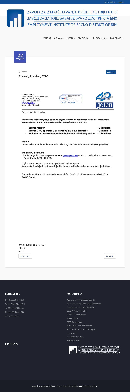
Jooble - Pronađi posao (76, 314)
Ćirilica (113, 2)
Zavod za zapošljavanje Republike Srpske (84, 303)
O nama (58, 38)
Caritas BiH (71, 333)
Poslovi (24, 71)
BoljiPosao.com (73, 340)
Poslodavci (115, 38)
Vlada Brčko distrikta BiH (77, 311)
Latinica (121, 2)
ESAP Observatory (74, 322)
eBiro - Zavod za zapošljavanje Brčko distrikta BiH (77, 386)
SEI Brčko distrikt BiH (75, 337)
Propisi (69, 38)
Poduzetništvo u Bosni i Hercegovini (81, 329)
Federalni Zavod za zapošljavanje (80, 307)
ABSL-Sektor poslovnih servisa (79, 326)
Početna (47, 38)
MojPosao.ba (72, 318)
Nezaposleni (99, 38)
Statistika (83, 38)
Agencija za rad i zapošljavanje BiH (81, 300)
